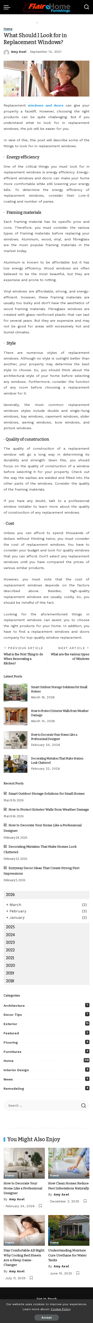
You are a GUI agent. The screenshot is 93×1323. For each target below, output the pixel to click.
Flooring (11, 1042)
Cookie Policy (61, 1309)
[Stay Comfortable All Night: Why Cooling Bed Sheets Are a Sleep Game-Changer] (24, 1230)
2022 (10, 950)
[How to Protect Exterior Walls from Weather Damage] (15, 716)
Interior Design (16, 1070)
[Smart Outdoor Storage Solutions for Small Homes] (15, 692)
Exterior (10, 1024)
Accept (46, 1317)
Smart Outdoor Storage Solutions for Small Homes (47, 794)
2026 (10, 894)
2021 (10, 958)
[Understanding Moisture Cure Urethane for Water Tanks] (68, 1230)
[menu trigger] (8, 7)
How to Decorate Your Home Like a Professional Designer (23, 1188)
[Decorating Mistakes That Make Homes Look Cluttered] (15, 764)
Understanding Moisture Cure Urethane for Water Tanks (67, 1255)
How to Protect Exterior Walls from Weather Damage (49, 809)
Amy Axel (18, 52)
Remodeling (14, 1088)
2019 (10, 973)
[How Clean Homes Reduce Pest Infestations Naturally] (68, 1163)
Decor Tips (13, 1015)
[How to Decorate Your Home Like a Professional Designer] (15, 740)
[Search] (86, 7)
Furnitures (12, 1052)
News (8, 1079)
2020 (10, 965)
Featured (11, 1033)
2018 (10, 981)
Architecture (14, 1005)
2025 (10, 927)
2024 (10, 935)
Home (8, 29)
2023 (10, 942)
